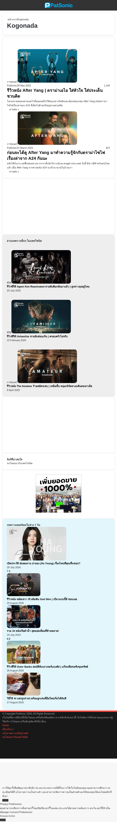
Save (3, 820)
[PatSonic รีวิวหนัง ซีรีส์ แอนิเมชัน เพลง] (58, 5)
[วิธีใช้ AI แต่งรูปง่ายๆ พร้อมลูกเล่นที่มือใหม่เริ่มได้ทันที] (23, 694)
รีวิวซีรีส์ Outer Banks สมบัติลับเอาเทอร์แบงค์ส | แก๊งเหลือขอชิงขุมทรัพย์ (47, 666)
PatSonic (12, 85)
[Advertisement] (30, 206)
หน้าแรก (12, 19)
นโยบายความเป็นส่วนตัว (15, 733)
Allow (5, 800)
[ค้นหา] (113, 6)
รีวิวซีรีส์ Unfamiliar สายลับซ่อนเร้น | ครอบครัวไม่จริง (37, 336)
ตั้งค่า (5, 796)
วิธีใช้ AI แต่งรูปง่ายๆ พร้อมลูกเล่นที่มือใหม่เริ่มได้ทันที (36, 698)
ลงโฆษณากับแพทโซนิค (20, 463)
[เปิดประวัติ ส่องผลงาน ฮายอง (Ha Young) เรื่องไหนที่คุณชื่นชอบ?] (36, 559)
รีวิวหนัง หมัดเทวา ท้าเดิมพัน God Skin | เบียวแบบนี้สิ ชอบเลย (42, 599)
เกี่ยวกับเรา (8, 729)
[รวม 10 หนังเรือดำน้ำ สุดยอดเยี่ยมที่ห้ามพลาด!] (23, 627)
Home (5, 725)
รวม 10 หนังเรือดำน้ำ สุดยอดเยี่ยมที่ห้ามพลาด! (33, 630)
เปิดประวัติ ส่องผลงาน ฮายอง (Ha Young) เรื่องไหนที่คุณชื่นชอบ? (43, 563)
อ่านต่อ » (14, 109)
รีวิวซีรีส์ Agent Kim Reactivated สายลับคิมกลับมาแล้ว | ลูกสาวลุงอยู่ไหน (48, 286)
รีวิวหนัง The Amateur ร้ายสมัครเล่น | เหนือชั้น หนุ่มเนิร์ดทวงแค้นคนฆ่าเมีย (49, 386)
